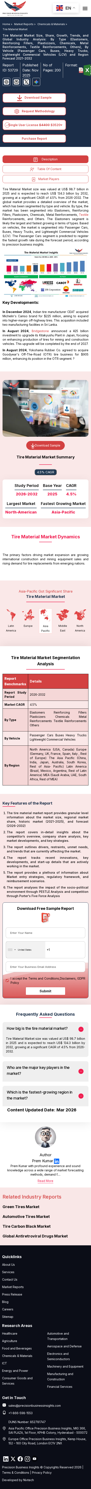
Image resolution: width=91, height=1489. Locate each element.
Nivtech (28, 1480)
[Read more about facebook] (20, 1459)
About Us (8, 1264)
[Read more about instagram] (27, 1459)
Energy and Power (15, 1370)
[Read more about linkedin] (56, 1161)
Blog (5, 1302)
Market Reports (13, 1287)
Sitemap (7, 1316)
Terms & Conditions (15, 1472)
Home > (8, 24)
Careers (7, 1309)
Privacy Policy (42, 1472)
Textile (83, 214)
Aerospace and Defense (64, 1346)
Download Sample (38, 97)
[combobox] (25, 949)
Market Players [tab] (48, 179)
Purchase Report (34, 138)
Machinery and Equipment (65, 1366)
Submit (45, 991)
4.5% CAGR (45, 472)
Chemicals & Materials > (52, 24)
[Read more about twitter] (13, 1459)
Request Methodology (38, 111)
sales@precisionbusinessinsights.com (34, 1405)
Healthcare (9, 1333)
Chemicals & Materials (17, 1356)
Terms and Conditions (43, 978)
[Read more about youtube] (34, 1459)
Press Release (12, 1294)
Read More (45, 1181)
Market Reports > (25, 24)
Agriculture (9, 1341)
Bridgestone (40, 331)
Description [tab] (50, 159)
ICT (4, 1363)
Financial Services (59, 1386)
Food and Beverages (17, 1348)
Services (8, 1272)
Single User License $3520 (34, 125)
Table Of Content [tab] (49, 169)
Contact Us (9, 1279)
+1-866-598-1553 (20, 1413)
